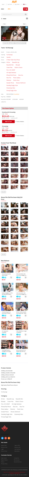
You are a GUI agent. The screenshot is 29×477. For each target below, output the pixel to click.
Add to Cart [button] (8, 121)
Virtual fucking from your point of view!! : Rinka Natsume (6, 312)
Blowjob (18, 65)
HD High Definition (11, 72)
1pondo (8, 57)
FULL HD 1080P (10, 70)
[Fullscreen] (26, 39)
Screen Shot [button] (6, 43)
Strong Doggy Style (11, 90)
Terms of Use (4, 451)
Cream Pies (9, 67)
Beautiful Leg (15, 62)
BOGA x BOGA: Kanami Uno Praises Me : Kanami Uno (21, 312)
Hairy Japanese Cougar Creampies (21, 331)
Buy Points (10, 4)
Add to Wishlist (20, 121)
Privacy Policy (4, 463)
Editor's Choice (18, 67)
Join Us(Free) (17, 449)
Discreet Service (17, 462)
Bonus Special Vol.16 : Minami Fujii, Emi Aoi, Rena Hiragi (21, 351)
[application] (14, 33)
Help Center (17, 4)
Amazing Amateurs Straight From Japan (6, 351)
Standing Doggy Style (12, 85)
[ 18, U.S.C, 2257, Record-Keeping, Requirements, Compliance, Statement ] (15, 473)
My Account (16, 460)
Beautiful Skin (10, 65)
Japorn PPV (17, 445)
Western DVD (4, 447)
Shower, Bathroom (21, 83)
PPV (9, 9)
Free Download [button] (21, 43)
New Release (5, 261)
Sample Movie (10, 83)
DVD (2, 9)
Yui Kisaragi (9, 54)
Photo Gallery (16, 77)
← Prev (4, 24)
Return (2, 462)
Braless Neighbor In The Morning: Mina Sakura (7, 293)
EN (25, 4)
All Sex (8, 62)
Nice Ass (20, 75)
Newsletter (17, 451)
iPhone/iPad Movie (11, 75)
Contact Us (16, 458)
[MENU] (27, 18)
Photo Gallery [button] (13, 43)
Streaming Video (10, 88)
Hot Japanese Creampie (5, 331)
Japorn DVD (4, 445)
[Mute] (23, 39)
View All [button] (3, 192)
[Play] (14, 34)
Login (3, 4)
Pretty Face (16, 80)
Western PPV (17, 447)
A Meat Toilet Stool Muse (13, 60)
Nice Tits (8, 77)
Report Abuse (4, 460)
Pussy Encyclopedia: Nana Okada (6, 274)
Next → (25, 24)
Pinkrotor (8, 80)
